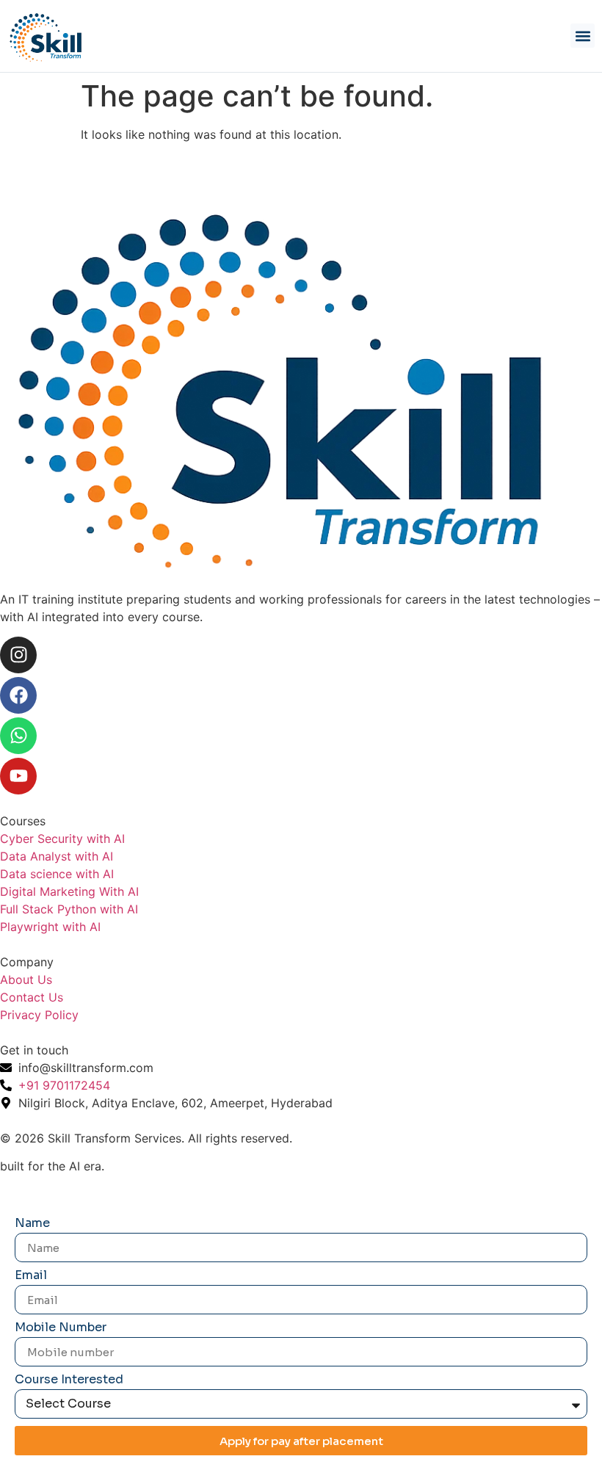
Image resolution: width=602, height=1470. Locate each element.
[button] (582, 35)
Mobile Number (60, 1328)
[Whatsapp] (18, 735)
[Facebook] (18, 695)
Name (32, 1224)
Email (31, 1276)
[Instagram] (18, 655)
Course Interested (69, 1380)
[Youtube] (18, 776)
